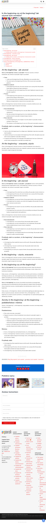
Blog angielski (14, 359)
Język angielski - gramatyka (24, 359)
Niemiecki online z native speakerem (29, 478)
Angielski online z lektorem (17, 438)
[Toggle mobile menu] (43, 1)
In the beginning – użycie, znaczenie (11, 58)
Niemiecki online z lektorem (28, 454)
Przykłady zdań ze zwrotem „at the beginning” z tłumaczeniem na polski (20, 52)
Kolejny (41, 7)
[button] (3, 383)
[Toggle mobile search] (41, 1)
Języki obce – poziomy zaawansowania (41, 470)
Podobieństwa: (9, 63)
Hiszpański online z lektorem (28, 492)
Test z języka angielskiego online (40, 459)
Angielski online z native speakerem (18, 481)
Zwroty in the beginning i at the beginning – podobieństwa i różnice (18, 61)
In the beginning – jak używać (10, 55)
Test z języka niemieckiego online (40, 464)
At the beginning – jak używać (10, 50)
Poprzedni (36, 7)
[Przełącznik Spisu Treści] (34, 49)
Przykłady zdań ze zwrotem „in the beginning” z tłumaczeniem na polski (20, 56)
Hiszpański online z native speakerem (29, 487)
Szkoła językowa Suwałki (39, 439)
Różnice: (7, 64)
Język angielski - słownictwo (37, 359)
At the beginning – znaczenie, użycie (11, 53)
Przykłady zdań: (9, 66)
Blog (9, 359)
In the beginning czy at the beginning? (12, 60)
